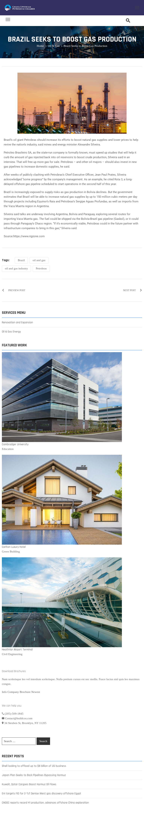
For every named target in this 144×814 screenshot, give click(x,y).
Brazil (21, 260)
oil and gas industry (16, 268)
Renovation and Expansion (17, 322)
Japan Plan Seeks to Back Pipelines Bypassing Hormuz (34, 775)
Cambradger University (15, 444)
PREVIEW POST (16, 290)
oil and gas (39, 260)
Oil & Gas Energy (11, 331)
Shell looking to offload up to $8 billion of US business (34, 766)
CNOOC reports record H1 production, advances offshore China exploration (45, 802)
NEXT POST (129, 290)
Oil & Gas (54, 45)
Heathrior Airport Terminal (17, 649)
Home (40, 45)
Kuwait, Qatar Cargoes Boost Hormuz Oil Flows (29, 784)
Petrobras (41, 268)
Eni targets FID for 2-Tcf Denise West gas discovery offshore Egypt (41, 793)
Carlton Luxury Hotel (14, 547)
